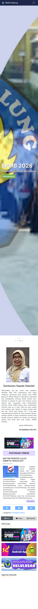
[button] (15, 341)
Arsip (20, 518)
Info (8, 518)
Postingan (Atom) (18, 513)
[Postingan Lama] (31, 508)
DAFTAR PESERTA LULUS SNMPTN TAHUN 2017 (14, 459)
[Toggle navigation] (33, 3)
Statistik (32, 518)
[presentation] (18, 338)
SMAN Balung (11, 3)
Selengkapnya (8, 176)
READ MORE (30, 501)
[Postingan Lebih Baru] (7, 508)
